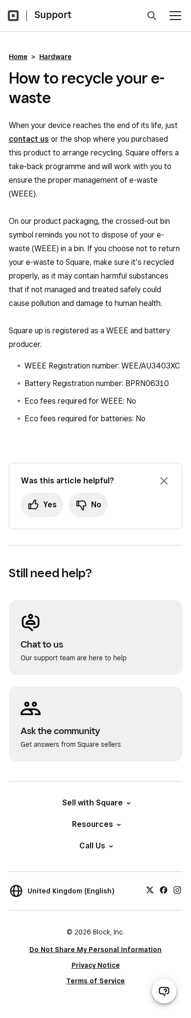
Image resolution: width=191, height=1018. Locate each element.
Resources (92, 824)
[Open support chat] (164, 991)
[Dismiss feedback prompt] (164, 481)
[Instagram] (177, 889)
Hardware (55, 57)
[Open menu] (175, 15)
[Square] (13, 15)
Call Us (92, 845)
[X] (150, 889)
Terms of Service (95, 981)
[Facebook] (163, 889)
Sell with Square (92, 802)
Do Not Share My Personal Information (95, 949)
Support (53, 15)
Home (18, 57)
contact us (29, 139)
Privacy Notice (96, 965)
